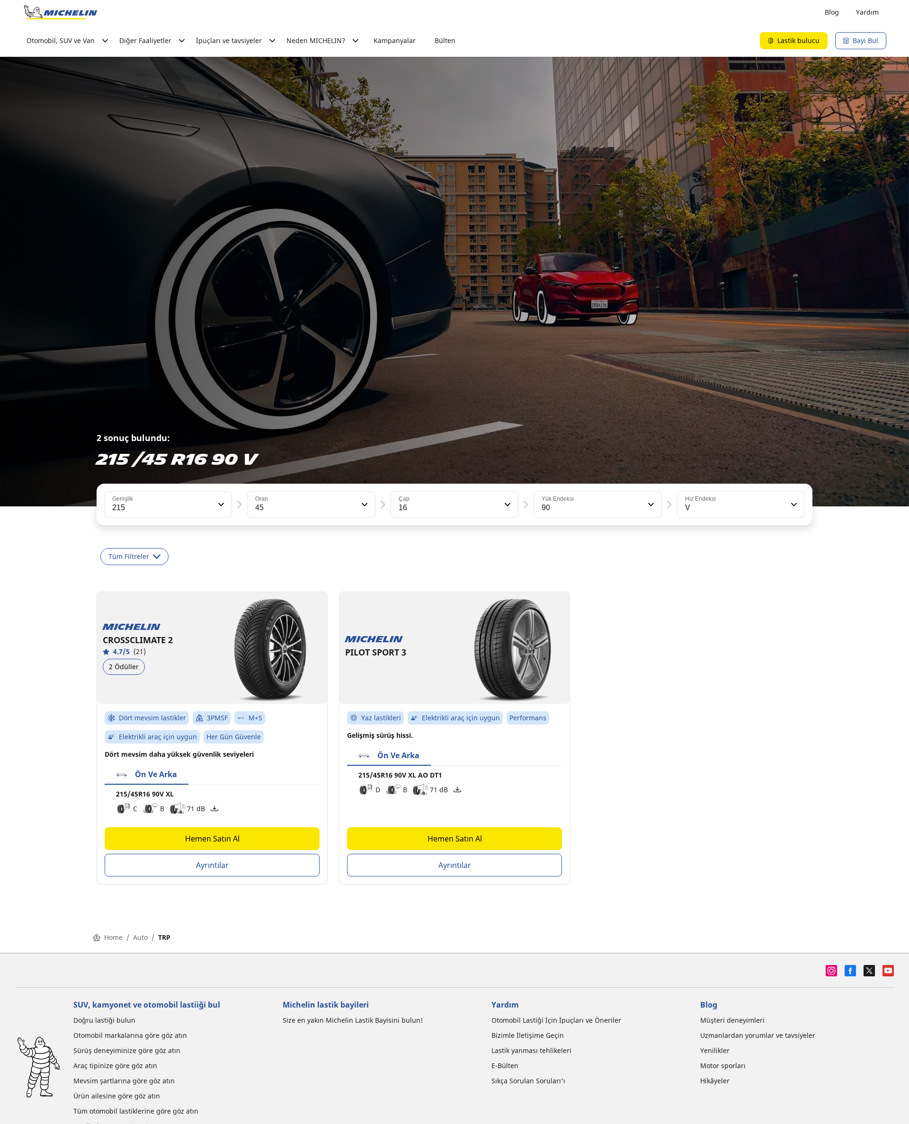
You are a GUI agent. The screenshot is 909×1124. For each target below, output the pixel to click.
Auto (140, 937)
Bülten (445, 40)
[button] (220, 504)
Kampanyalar (395, 40)
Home (113, 937)
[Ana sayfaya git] (60, 12)
